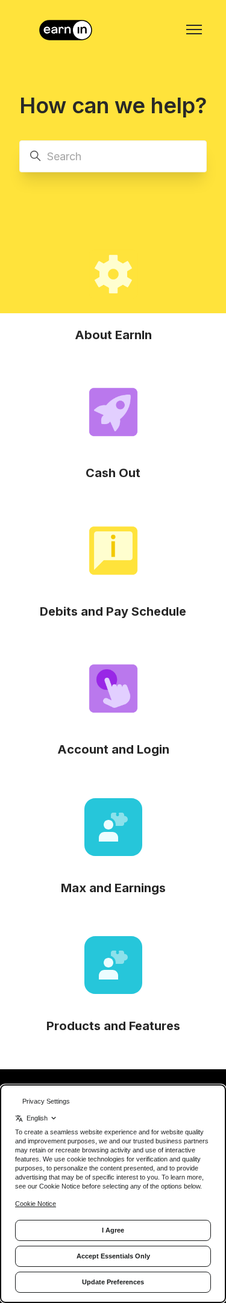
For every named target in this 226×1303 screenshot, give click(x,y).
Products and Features (113, 1026)
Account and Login (113, 749)
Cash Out (113, 473)
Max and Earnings (113, 888)
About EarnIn (113, 335)
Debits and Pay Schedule (113, 611)
